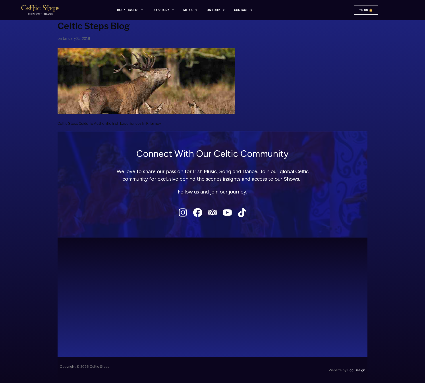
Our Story (161, 10)
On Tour (213, 10)
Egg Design (356, 370)
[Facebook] (197, 212)
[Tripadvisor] (212, 212)
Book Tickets (127, 10)
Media (188, 10)
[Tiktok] (242, 212)
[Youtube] (227, 212)
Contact (241, 10)
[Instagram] (182, 212)
